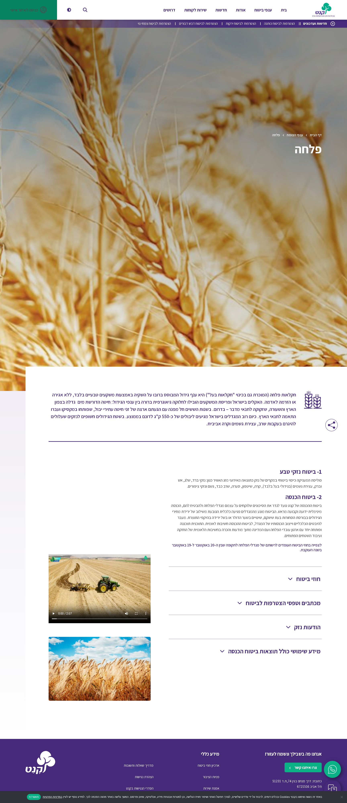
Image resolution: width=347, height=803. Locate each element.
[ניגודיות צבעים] (69, 10)
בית (284, 10)
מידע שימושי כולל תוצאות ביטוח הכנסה (274, 651)
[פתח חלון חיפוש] (85, 10)
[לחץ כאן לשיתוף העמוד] (331, 425)
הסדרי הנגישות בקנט (139, 788)
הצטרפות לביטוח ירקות (241, 23)
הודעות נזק (307, 627)
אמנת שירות (211, 788)
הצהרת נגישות (144, 776)
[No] (342, 797)
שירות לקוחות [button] (195, 10)
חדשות (221, 10)
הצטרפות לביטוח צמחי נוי (154, 23)
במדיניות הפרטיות (52, 796)
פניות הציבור (211, 776)
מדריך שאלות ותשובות (138, 765)
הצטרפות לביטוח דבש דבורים (198, 23)
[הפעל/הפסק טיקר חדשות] (333, 23)
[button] (28, 10)
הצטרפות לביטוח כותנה (279, 23)
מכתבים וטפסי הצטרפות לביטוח (283, 603)
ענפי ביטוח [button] (263, 10)
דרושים (169, 10)
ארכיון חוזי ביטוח (208, 765)
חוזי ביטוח (308, 579)
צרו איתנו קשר (305, 767)
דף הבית (316, 135)
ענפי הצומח (295, 135)
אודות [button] (241, 10)
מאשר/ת (34, 796)
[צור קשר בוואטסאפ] (332, 769)
